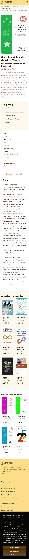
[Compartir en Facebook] (5, 126)
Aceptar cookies (14, 547)
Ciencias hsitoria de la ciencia (15, 6)
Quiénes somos (6, 507)
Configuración (14, 555)
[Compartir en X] (8, 126)
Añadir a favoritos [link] (10, 116)
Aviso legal (4, 485)
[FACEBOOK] (3, 475)
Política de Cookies (7, 495)
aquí (22, 542)
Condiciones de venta (8, 488)
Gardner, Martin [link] (8, 69)
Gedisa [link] (6, 136)
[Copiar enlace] (19, 126)
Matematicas (6, 8)
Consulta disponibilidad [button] (12, 119)
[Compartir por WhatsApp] (12, 126)
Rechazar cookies (14, 551)
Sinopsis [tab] (9, 174)
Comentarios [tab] (18, 174)
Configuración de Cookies (9, 498)
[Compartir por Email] (16, 126)
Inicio (3, 6)
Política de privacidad (8, 491)
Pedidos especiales (7, 510)
